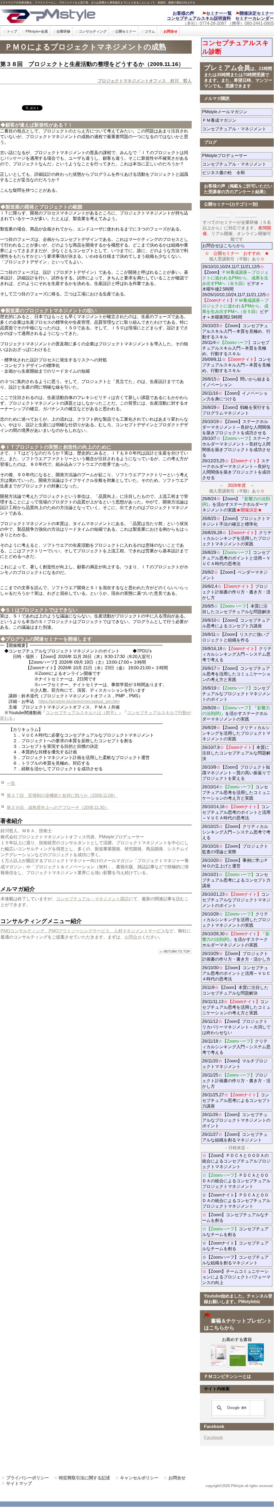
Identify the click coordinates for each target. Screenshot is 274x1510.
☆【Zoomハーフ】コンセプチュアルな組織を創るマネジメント (235, 1260)
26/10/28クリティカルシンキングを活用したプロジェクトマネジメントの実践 (236, 920)
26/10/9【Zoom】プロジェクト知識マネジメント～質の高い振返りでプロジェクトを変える (236, 773)
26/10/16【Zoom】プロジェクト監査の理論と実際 (235, 849)
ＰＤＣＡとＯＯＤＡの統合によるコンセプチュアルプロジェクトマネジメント (236, 1181)
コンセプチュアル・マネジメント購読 (92, 899)
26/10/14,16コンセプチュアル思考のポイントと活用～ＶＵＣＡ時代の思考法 (236, 812)
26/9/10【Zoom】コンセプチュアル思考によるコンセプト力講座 (236, 623)
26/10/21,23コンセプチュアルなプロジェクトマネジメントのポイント (236, 900)
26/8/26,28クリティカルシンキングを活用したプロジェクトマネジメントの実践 (237, 538)
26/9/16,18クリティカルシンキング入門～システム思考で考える (237, 654)
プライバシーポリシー (27, 1478)
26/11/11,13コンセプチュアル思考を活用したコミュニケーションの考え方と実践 (236, 1007)
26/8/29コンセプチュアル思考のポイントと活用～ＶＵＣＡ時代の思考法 (236, 558)
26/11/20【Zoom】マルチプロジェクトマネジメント (235, 1064)
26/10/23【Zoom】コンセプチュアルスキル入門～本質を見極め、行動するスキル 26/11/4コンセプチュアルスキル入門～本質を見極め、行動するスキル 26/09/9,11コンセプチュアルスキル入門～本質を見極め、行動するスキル (236, 348)
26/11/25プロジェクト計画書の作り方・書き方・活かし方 (236, 1081)
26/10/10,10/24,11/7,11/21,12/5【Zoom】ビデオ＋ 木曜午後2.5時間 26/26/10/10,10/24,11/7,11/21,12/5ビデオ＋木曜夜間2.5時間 (236, 291)
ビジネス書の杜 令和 (232, 172)
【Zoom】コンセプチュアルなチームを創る (235, 1217)
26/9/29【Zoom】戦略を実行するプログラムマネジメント (236, 410)
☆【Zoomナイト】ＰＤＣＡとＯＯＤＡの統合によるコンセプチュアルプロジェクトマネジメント (236, 1200)
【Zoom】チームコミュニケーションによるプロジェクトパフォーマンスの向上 (236, 1277)
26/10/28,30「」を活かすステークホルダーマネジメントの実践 (236, 939)
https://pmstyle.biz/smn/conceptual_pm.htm (78, 701)
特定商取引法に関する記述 (84, 1478)
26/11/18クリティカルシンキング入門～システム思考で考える (236, 1047)
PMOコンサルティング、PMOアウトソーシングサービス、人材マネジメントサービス (83, 931)
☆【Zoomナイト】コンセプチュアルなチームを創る (235, 1246)
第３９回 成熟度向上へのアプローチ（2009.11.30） (58, 807)
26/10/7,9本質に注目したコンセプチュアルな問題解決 (236, 753)
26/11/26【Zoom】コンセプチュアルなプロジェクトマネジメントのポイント (236, 1120)
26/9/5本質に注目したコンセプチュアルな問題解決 (236, 609)
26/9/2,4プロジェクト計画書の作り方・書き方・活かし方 (236, 592)
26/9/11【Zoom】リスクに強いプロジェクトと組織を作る (237, 637)
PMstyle (61, 15)
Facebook (213, 1437)
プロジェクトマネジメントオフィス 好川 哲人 (145, 81)
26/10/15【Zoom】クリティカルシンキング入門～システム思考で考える (236, 832)
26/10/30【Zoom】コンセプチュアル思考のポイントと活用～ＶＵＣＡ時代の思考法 (236, 973)
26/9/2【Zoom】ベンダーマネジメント (235, 575)
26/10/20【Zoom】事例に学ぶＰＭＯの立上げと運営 (235, 863)
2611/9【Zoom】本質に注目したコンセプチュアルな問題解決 (235, 990)
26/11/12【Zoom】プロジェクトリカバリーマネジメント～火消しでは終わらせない (236, 1027)
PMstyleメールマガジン (237, 111)
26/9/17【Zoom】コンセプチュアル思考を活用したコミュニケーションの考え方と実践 (236, 674)
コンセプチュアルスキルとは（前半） (82, 712)
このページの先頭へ (175, 951)
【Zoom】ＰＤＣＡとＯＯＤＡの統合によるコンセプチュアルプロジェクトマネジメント (236, 1161)
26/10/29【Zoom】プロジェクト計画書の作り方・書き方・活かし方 (236, 956)
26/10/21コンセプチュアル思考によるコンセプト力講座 (236, 880)
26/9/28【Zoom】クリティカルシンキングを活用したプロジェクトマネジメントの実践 (236, 733)
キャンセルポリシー (139, 1478)
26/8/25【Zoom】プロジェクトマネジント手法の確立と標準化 (236, 521)
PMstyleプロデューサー (237, 155)
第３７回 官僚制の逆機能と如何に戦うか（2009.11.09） (62, 795)
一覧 (11, 783)
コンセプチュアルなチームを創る (235, 1232)
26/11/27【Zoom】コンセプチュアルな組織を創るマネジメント (235, 1137)
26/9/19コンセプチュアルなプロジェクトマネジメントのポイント (236, 694)
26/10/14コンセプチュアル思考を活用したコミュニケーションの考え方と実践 (236, 792)
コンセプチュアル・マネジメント (237, 129)
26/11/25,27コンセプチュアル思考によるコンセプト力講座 (236, 1100)
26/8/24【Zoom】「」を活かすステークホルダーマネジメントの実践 (236, 504)
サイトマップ (19, 1483)
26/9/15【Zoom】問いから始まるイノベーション (236, 382)
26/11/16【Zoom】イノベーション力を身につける (235, 396)
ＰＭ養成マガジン (237, 120)
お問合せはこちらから (223, 245)
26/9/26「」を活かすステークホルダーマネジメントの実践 (236, 713)
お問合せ (133, 937)
